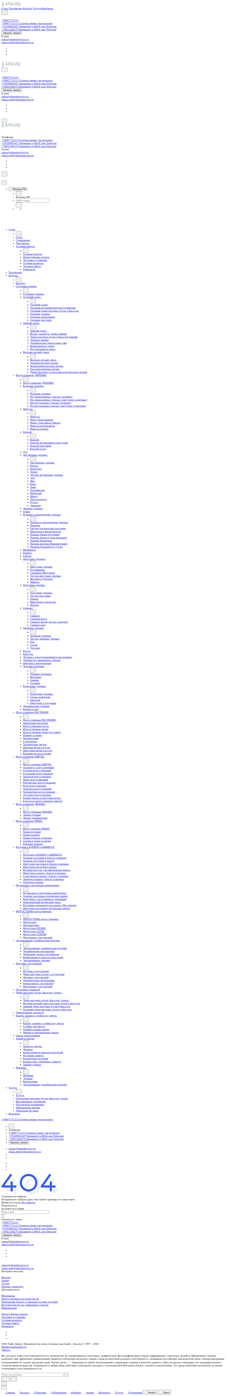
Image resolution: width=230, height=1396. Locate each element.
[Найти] (14, 1379)
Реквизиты (7, 1326)
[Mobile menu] (4, 121)
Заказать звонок (11, 33)
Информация (9, 1308)
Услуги (5, 1283)
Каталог (6, 1277)
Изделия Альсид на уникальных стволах (25, 1304)
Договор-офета (10, 1323)
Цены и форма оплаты (14, 1314)
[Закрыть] (4, 182)
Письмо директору (12, 1286)
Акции (5, 1280)
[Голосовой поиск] (5, 1379)
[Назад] (19, 193)
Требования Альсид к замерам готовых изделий (29, 1301)
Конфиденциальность (14, 1347)
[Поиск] (4, 12)
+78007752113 (10, 20)
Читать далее (59, 1362)
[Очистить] (66, 1375)
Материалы (8, 1295)
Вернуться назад (11, 1202)
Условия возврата (11, 1320)
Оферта (5, 1350)
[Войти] (3, 17)
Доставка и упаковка (13, 1317)
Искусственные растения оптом (20, 1298)
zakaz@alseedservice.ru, (15, 39)
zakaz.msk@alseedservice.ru (17, 42)
